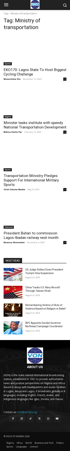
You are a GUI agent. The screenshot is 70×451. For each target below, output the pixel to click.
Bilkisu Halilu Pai (13, 132)
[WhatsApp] (48, 418)
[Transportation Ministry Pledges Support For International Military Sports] (35, 155)
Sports (8, 63)
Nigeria (8, 116)
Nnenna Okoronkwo (14, 242)
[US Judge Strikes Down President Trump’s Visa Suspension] (13, 274)
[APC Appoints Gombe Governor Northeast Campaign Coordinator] (13, 328)
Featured (9, 227)
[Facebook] (12, 418)
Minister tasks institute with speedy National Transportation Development (35, 125)
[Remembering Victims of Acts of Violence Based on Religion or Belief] (13, 310)
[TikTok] (30, 418)
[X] (39, 418)
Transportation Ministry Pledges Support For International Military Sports (31, 180)
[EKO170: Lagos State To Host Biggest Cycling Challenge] (35, 49)
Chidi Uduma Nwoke (14, 189)
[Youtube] (56, 418)
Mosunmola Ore (12, 79)
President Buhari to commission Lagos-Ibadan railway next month (31, 235)
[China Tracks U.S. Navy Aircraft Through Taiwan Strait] (13, 292)
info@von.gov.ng (27, 412)
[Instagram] (21, 418)
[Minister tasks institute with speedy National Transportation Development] (35, 102)
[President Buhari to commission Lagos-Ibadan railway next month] (35, 213)
